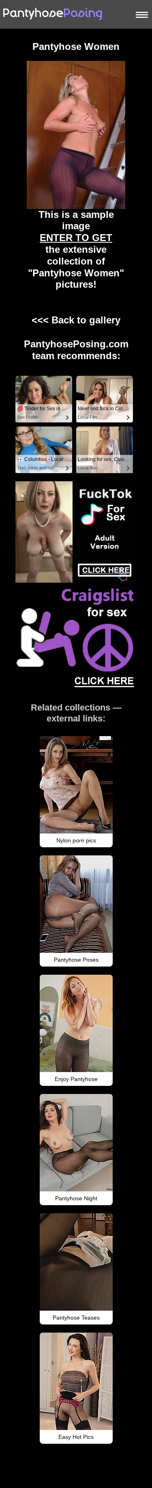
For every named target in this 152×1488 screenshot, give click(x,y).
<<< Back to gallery (76, 319)
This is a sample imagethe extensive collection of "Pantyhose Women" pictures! (76, 249)
